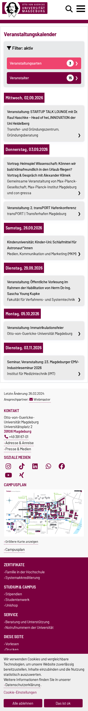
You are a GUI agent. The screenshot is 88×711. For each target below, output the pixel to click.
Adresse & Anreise (19, 443)
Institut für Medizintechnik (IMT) (43, 368)
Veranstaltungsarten (40, 63)
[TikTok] (21, 466)
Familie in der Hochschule (25, 572)
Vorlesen (12, 644)
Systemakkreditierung (22, 577)
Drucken (12, 650)
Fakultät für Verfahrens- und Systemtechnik (41, 291)
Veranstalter (41, 78)
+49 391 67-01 (18, 437)
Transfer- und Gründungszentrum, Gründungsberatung (42, 123)
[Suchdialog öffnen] (69, 9)
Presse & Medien (18, 449)
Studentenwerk (17, 600)
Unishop (11, 605)
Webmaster (42, 399)
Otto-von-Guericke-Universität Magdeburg (39, 331)
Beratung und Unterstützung (27, 622)
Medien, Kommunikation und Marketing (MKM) (42, 248)
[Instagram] (8, 466)
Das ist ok (63, 703)
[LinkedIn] (35, 466)
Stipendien (13, 594)
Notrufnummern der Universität (29, 627)
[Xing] (21, 475)
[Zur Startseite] (27, 10)
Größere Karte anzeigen (21, 541)
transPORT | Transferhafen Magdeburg (41, 211)
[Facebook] (61, 466)
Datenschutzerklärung (22, 685)
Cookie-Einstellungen (20, 692)
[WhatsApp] (48, 466)
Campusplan (15, 549)
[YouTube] (8, 475)
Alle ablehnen (22, 703)
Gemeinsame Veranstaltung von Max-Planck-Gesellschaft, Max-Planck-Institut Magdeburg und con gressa (42, 178)
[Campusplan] (44, 535)
